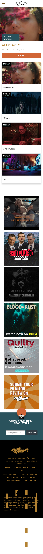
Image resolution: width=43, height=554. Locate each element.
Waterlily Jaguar (9, 149)
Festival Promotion (27, 477)
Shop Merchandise (14, 480)
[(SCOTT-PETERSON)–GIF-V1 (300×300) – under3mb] (21, 232)
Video (34, 467)
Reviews (6, 64)
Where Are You (8, 88)
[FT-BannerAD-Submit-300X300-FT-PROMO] (21, 375)
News (21, 471)
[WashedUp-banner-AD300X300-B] (21, 196)
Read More (21, 55)
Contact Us (24, 474)
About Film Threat (10, 474)
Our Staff (34, 474)
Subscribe (31, 432)
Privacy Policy (30, 461)
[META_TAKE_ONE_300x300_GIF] (21, 268)
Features (26, 467)
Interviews (17, 467)
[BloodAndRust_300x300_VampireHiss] (21, 304)
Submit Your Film (29, 480)
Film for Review (12, 477)
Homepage (6, 63)
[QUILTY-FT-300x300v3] (21, 340)
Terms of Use (21, 463)
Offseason (7, 118)
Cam (4, 179)
